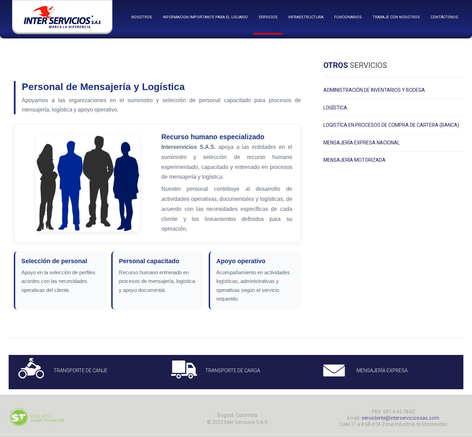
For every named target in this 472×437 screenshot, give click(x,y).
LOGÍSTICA (335, 107)
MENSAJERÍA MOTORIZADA (354, 160)
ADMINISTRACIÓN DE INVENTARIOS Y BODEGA (374, 90)
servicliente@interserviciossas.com (400, 418)
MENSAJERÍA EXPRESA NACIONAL (361, 142)
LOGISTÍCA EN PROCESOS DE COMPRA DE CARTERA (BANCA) (391, 125)
